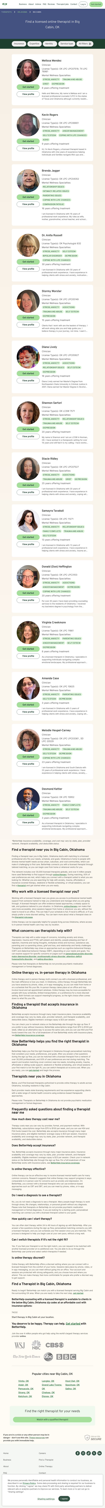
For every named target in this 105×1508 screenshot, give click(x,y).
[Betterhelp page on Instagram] (82, 1469)
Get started (96, 4)
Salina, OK (70, 1388)
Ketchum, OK (25, 1396)
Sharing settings (46, 1498)
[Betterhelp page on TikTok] (88, 1469)
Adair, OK (23, 1384)
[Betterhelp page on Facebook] (77, 1469)
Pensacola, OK (25, 1388)
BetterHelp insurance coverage (29, 1035)
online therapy (60, 874)
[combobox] (19, 44)
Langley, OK (48, 1381)
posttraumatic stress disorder (51, 956)
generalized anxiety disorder (79, 953)
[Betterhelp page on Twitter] (93, 1469)
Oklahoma (22, 12)
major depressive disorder (24, 956)
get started (34, 1070)
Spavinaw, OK (72, 1384)
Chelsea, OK (48, 1392)
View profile (28, 94)
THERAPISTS (6, 12)
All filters (83, 43)
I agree (64, 1498)
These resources (37, 1437)
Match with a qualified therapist (52, 1419)
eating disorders (45, 959)
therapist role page (24, 917)
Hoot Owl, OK (72, 1381)
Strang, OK (24, 1392)
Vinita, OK (23, 1381)
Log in (83, 4)
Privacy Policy (29, 1483)
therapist (21, 885)
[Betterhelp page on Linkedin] (99, 1469)
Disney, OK (47, 1396)
